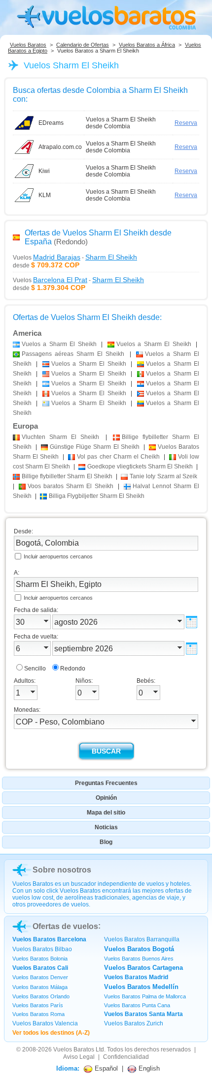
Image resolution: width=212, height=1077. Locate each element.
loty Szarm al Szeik (163, 476)
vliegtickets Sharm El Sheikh (140, 466)
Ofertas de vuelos (65, 926)
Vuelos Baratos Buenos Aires (139, 958)
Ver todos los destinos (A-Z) (51, 1032)
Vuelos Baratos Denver (40, 977)
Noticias (106, 827)
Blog (106, 842)
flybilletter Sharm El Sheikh (67, 476)
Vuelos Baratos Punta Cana (137, 1005)
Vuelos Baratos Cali (40, 967)
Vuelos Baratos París (37, 1005)
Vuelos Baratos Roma (38, 1014)
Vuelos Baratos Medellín (141, 986)
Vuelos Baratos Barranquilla (141, 939)
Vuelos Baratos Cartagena (143, 967)
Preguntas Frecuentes (106, 783)
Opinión (106, 797)
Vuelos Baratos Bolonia (40, 958)
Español (105, 1068)
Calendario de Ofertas (82, 45)
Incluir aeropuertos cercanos (58, 556)
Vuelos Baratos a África (147, 45)
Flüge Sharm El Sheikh (94, 446)
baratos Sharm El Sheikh (70, 486)
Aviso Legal (79, 1056)
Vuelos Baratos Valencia (45, 1023)
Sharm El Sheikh (60, 437)
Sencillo (35, 668)
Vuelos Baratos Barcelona (49, 939)
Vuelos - (75, 257)
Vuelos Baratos (28, 45)
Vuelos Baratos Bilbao (42, 949)
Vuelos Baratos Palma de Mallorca (145, 996)
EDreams (51, 122)
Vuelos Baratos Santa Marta (143, 1014)
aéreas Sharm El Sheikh (73, 353)
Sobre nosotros (62, 870)
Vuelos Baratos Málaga (40, 987)
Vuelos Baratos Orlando (41, 996)
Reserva (186, 122)
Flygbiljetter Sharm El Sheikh (96, 496)
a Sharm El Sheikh (59, 344)
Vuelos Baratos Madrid (136, 977)
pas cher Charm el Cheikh (118, 456)
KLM (44, 195)
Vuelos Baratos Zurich (133, 1023)
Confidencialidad (126, 1056)
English (148, 1068)
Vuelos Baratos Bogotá (139, 949)
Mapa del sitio (106, 812)
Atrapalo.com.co (60, 147)
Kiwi (44, 171)
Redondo (72, 668)
